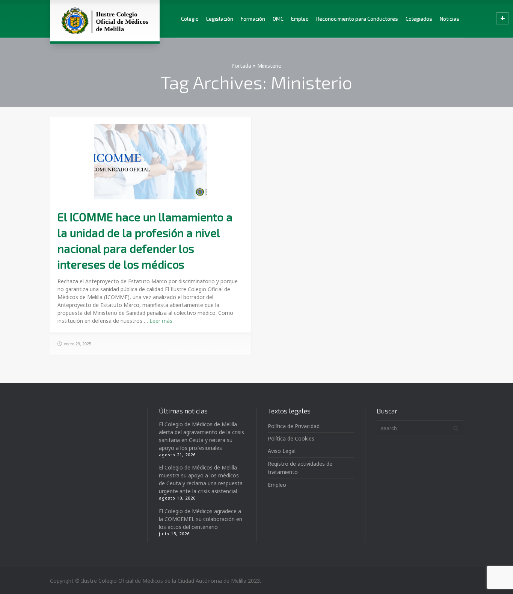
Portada (241, 65)
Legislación (219, 18)
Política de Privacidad (294, 426)
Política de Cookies (291, 438)
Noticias (449, 18)
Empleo (300, 18)
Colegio (190, 18)
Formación (253, 18)
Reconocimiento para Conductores (357, 18)
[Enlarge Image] (150, 161)
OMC (278, 18)
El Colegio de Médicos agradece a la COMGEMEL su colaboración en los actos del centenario (200, 518)
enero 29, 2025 (77, 344)
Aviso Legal (282, 450)
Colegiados (419, 18)
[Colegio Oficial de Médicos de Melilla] (105, 20)
